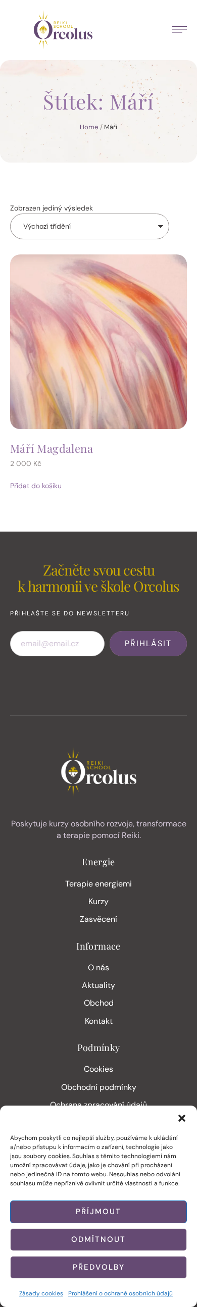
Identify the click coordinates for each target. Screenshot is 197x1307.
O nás (98, 967)
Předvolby (99, 1267)
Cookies (98, 1069)
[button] (182, 1118)
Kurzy (98, 901)
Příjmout (98, 1212)
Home (89, 127)
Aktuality (98, 985)
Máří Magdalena (51, 448)
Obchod (99, 1003)
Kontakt (99, 1021)
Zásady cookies (41, 1293)
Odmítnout (98, 1239)
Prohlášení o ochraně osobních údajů (120, 1293)
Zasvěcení (98, 919)
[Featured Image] (98, 341)
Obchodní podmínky (98, 1087)
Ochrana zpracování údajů (98, 1105)
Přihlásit (148, 643)
